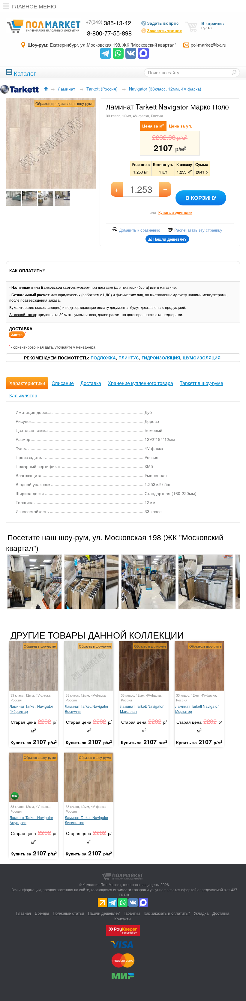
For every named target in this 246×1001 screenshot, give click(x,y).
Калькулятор (23, 395)
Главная (23, 913)
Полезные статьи (68, 913)
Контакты (122, 919)
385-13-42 (108, 22)
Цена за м (153, 125)
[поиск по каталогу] (234, 72)
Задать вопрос (163, 23)
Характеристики (27, 383)
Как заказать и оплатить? (167, 913)
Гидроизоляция (161, 358)
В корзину (200, 198)
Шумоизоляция (201, 358)
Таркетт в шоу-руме (201, 383)
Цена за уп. (180, 126)
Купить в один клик (175, 212)
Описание (63, 383)
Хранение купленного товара (140, 383)
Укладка (201, 913)
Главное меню (34, 6)
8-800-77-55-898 (109, 33)
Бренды (42, 913)
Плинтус (128, 358)
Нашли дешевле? (104, 913)
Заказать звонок (164, 30)
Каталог (25, 72)
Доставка (90, 383)
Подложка (103, 358)
